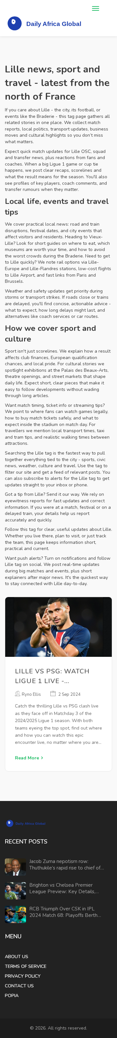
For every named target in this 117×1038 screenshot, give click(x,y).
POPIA (12, 996)
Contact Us (19, 986)
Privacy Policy (23, 976)
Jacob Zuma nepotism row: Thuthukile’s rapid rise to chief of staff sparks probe (64, 864)
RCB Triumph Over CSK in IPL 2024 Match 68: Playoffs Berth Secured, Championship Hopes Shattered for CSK (63, 912)
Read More (27, 758)
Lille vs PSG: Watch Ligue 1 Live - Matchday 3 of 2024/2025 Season (52, 676)
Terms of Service (25, 966)
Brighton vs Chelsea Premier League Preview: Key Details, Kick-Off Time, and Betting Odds (65, 888)
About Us (16, 957)
